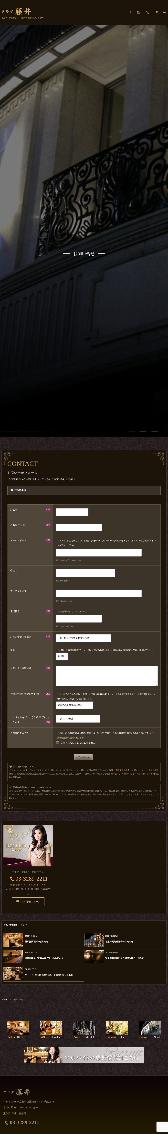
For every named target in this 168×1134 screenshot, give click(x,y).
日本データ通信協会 (102, 794)
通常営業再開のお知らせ (36, 941)
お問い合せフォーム (30, 901)
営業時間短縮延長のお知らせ (119, 941)
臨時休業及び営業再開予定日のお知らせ (44, 958)
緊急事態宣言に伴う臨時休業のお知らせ (124, 958)
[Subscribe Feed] (138, 12)
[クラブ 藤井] (17, 11)
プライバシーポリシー (141, 774)
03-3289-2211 (31, 878)
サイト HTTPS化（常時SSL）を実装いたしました (49, 975)
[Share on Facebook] (130, 12)
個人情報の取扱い (124, 770)
